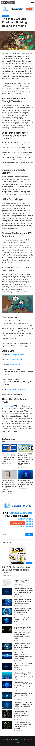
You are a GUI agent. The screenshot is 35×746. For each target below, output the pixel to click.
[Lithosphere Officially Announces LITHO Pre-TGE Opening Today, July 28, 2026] (7, 684)
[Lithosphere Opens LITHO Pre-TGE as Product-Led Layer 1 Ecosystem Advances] (7, 675)
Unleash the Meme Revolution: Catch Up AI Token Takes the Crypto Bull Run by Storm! (8, 457)
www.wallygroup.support (16, 355)
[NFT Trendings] (8, 2)
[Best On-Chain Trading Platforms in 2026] (7, 582)
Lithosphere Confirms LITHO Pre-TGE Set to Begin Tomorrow (23, 695)
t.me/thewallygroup (15, 359)
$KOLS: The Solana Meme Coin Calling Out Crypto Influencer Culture (16, 570)
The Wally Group (7, 406)
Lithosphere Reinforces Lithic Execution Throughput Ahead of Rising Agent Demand (23, 704)
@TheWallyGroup (15, 364)
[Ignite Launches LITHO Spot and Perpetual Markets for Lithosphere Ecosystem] (7, 602)
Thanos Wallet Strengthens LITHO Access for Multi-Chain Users (23, 619)
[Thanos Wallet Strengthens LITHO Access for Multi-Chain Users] (7, 620)
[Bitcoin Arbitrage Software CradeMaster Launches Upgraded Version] (25, 474)
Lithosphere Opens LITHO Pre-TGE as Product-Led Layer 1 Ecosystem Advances (23, 675)
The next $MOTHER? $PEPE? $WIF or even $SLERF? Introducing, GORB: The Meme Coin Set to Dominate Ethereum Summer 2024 (25, 459)
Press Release (5, 15)
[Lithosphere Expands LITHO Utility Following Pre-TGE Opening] (7, 666)
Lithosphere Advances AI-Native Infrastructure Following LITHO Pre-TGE (22, 645)
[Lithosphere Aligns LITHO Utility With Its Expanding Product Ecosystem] (7, 611)
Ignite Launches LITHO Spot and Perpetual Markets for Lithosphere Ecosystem (23, 601)
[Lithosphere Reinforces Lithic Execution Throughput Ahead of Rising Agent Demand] (7, 705)
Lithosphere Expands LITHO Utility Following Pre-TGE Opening (23, 665)
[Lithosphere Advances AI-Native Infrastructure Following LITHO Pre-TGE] (7, 646)
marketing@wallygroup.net (17, 389)
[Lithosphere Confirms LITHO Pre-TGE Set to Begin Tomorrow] (7, 695)
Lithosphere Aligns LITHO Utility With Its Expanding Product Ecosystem (22, 610)
